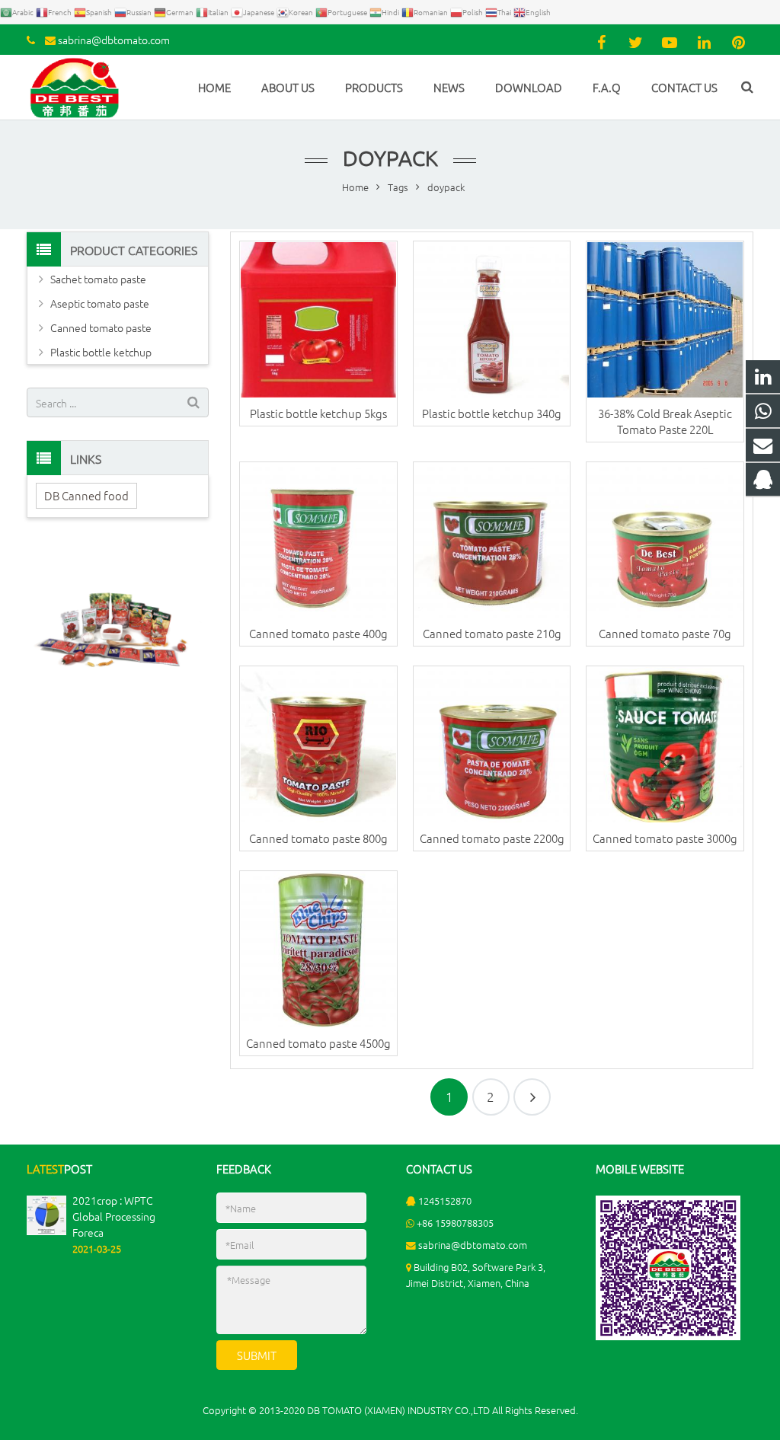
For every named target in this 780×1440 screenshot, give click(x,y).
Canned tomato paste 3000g (665, 838)
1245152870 (445, 1200)
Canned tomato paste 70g (665, 633)
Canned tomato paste (101, 327)
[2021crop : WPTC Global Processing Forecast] (46, 1231)
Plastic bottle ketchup (101, 351)
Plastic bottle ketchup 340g (491, 413)
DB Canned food (86, 495)
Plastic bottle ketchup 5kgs (318, 413)
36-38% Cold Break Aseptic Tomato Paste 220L (665, 421)
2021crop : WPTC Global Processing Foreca (113, 1216)
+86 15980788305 (455, 1222)
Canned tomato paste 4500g (318, 1043)
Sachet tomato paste (98, 278)
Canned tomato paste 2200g (492, 838)
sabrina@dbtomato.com (114, 39)
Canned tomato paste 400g (318, 633)
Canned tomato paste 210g (492, 633)
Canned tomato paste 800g (318, 838)
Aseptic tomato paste (99, 303)
